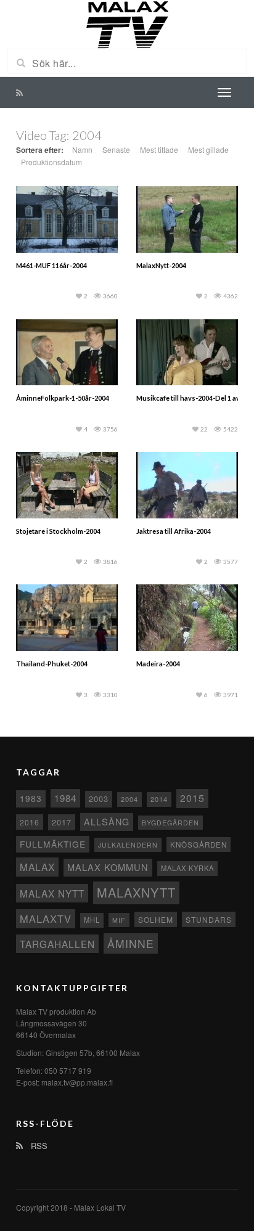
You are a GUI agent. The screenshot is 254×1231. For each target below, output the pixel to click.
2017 (62, 822)
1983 (31, 798)
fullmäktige (53, 844)
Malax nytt (52, 893)
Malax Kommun (108, 867)
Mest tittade (159, 149)
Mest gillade (208, 149)
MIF (119, 920)
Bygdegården (170, 822)
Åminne (130, 943)
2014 (159, 799)
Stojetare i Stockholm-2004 (58, 531)
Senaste (116, 149)
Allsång (106, 821)
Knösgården (198, 844)
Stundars (209, 919)
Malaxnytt (136, 892)
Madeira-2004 (158, 664)
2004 (129, 799)
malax (37, 866)
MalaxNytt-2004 (161, 265)
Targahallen (57, 944)
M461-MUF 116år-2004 (51, 265)
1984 (65, 797)
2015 (192, 798)
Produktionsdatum (51, 162)
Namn (82, 149)
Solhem (155, 919)
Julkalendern (128, 844)
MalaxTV (46, 918)
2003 (99, 798)
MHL (92, 920)
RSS (37, 1145)
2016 (29, 822)
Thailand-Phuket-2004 (52, 664)
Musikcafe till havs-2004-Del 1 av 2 (190, 398)
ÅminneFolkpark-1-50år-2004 (62, 398)
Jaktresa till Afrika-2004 (173, 531)
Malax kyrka (187, 868)
